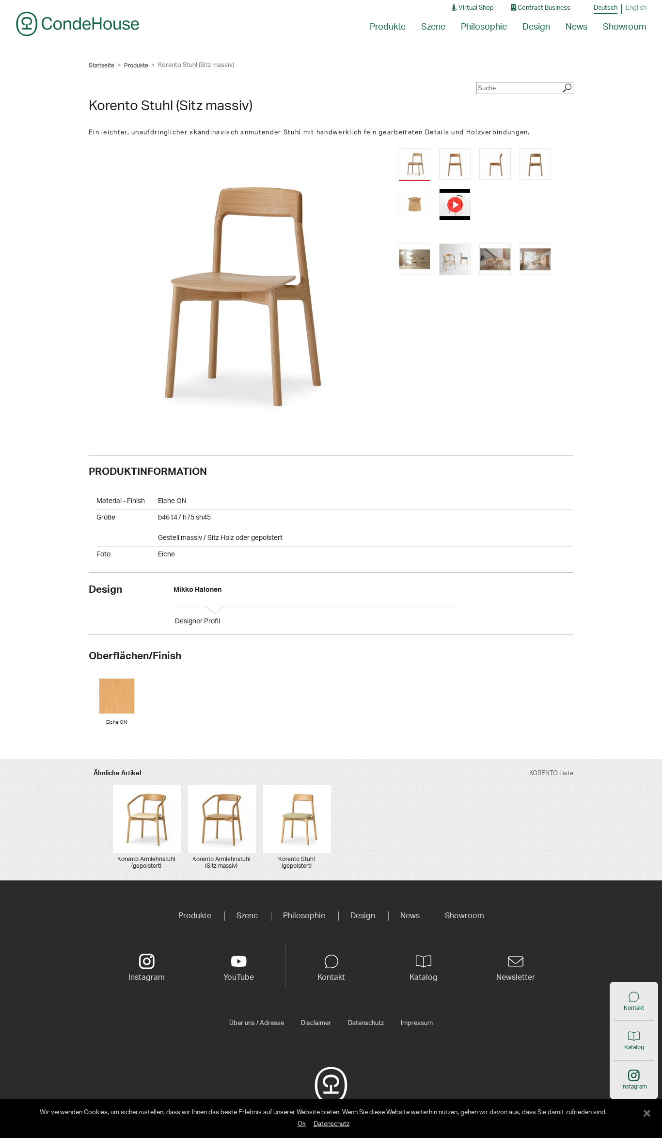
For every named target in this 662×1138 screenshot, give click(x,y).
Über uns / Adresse (256, 1023)
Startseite (101, 65)
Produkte (136, 65)
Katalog (634, 1047)
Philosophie (484, 27)
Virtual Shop (475, 8)
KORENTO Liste (551, 773)
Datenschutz (366, 1023)
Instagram (634, 1086)
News (576, 27)
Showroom (624, 27)
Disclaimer (316, 1023)
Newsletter (515, 977)
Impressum (417, 1023)
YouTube (238, 977)
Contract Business (543, 8)
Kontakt (634, 1008)
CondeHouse (78, 24)
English (636, 8)
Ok (302, 1124)
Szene (433, 27)
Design (536, 27)
